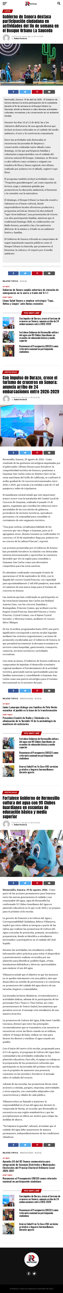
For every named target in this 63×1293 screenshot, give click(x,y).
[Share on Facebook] (13, 92)
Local (24, 281)
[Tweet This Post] (25, 92)
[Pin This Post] (37, 92)
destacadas (27, 699)
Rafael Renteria (20, 39)
